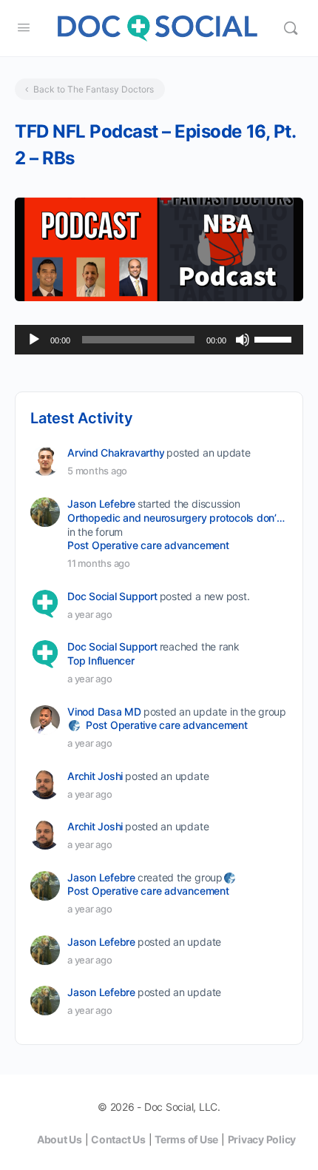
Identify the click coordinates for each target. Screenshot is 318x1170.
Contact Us (118, 1139)
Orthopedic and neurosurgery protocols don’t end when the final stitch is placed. (176, 517)
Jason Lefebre (101, 503)
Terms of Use (186, 1139)
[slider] (275, 338)
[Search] (291, 28)
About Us (59, 1139)
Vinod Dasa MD (104, 711)
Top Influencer (101, 660)
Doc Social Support (112, 596)
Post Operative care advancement (148, 545)
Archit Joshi (95, 776)
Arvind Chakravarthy (115, 452)
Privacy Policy (262, 1139)
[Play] (34, 339)
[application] (159, 339)
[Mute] (242, 339)
